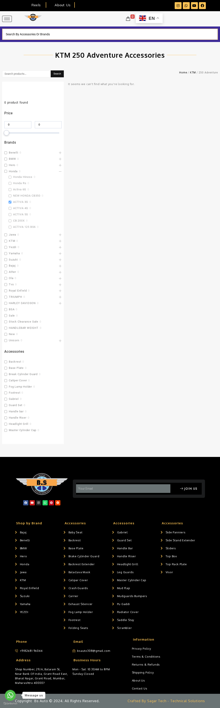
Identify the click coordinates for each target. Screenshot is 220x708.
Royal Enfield (18, 290)
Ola (11, 278)
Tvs (11, 284)
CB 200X (19, 220)
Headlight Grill (18, 423)
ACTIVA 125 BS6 (24, 226)
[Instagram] (178, 5)
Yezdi (12, 247)
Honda (13, 171)
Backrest (15, 361)
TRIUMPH (15, 296)
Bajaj (12, 265)
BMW (12, 158)
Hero (12, 165)
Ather (12, 271)
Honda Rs (19, 183)
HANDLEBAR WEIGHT (23, 327)
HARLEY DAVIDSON (22, 303)
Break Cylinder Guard (23, 374)
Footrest (14, 392)
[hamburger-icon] (7, 19)
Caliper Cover (18, 380)
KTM (12, 240)
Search (57, 73)
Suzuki (13, 259)
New (12, 334)
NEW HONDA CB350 (26, 195)
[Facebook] (202, 5)
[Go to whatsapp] (10, 695)
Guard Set (15, 405)
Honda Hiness (22, 177)
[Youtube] (194, 5)
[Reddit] (57, 502)
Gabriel (14, 399)
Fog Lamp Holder (20, 386)
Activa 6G (19, 189)
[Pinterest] (51, 502)
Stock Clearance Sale (23, 321)
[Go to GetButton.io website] (10, 703)
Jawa (12, 234)
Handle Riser (17, 417)
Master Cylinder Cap (22, 430)
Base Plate (16, 368)
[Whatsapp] (186, 5)
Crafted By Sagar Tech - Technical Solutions (166, 701)
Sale (12, 315)
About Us (62, 5)
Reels (36, 5)
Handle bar (16, 411)
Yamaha (14, 253)
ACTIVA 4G (20, 208)
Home (183, 72)
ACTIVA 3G (20, 201)
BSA (11, 309)
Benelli (13, 152)
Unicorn (14, 340)
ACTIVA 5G (20, 214)
